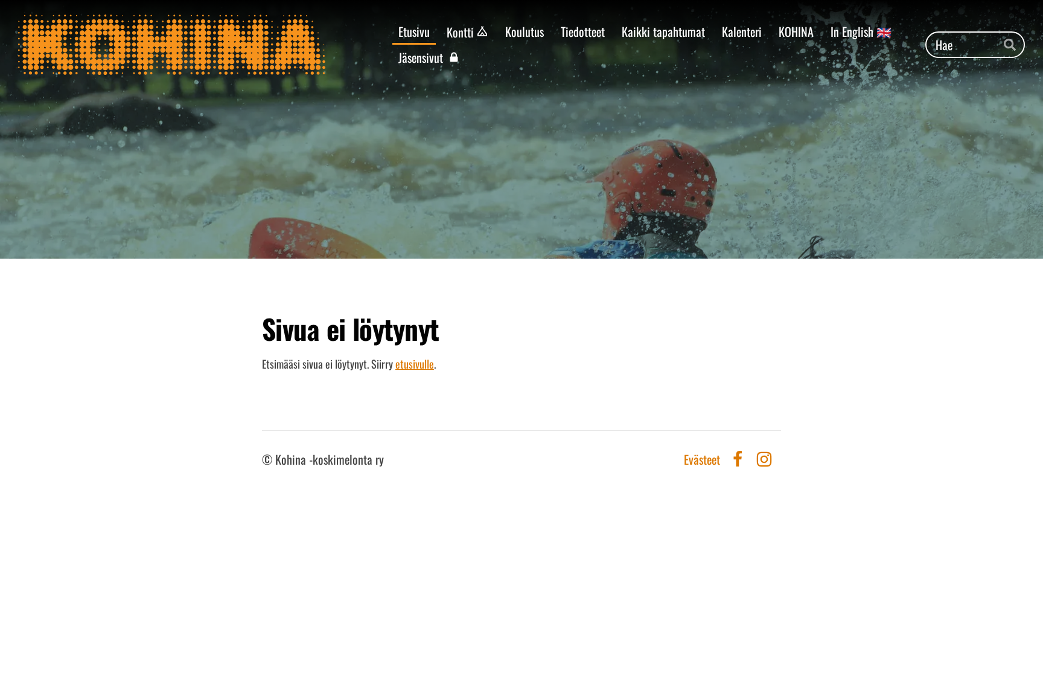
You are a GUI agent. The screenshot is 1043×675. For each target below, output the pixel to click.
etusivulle (414, 364)
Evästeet (702, 459)
